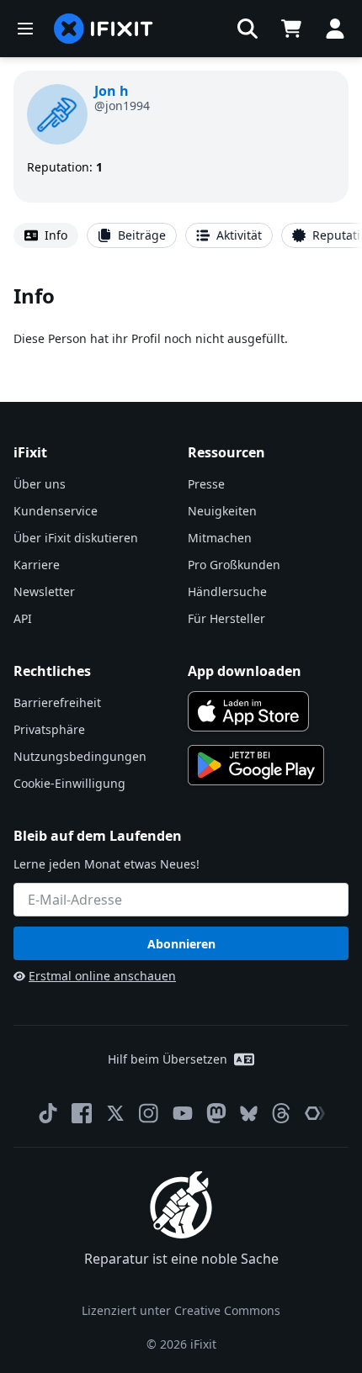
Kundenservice (55, 511)
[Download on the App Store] (248, 711)
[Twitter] (115, 1113)
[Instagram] (149, 1113)
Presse (206, 484)
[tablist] (181, 235)
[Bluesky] (249, 1113)
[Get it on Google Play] (256, 765)
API (22, 618)
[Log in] (335, 28)
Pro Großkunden (234, 565)
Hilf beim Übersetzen (167, 1059)
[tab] (45, 235)
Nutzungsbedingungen (79, 756)
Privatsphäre (49, 729)
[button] (247, 28)
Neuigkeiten (222, 511)
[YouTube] (183, 1113)
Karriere (36, 565)
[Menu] (25, 28)
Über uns (39, 484)
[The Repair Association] (315, 1113)
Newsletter (44, 591)
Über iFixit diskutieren (75, 538)
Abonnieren (181, 944)
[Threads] (281, 1113)
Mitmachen (220, 538)
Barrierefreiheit (57, 702)
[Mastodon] (216, 1113)
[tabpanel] (181, 315)
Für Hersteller (226, 618)
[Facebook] (82, 1113)
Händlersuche (227, 591)
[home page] (103, 28)
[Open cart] (291, 28)
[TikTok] (48, 1113)
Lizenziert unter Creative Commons (181, 1310)
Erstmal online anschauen (102, 976)
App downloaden (244, 671)
